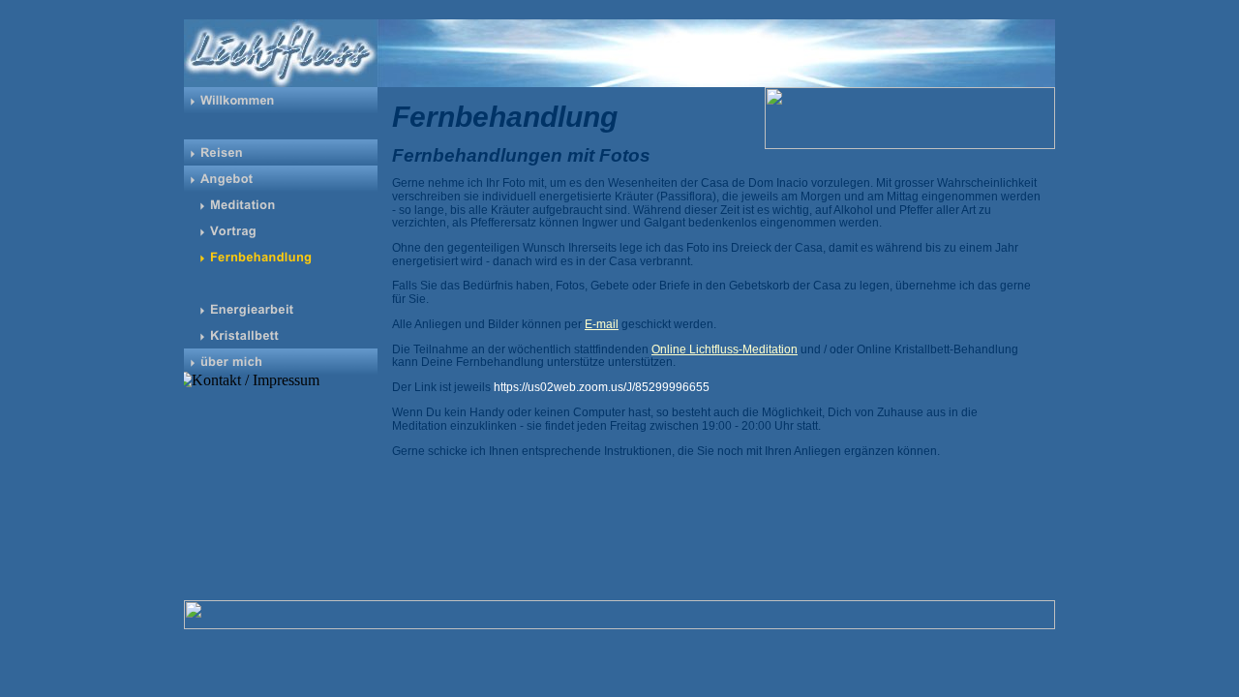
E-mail (602, 324)
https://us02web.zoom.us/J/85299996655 (602, 387)
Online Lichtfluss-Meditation (724, 349)
